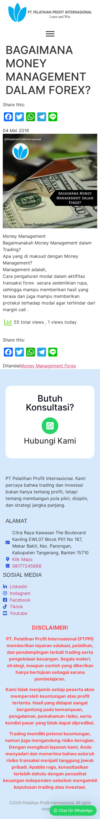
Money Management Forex (48, 365)
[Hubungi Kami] (50, 425)
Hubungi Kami (50, 441)
